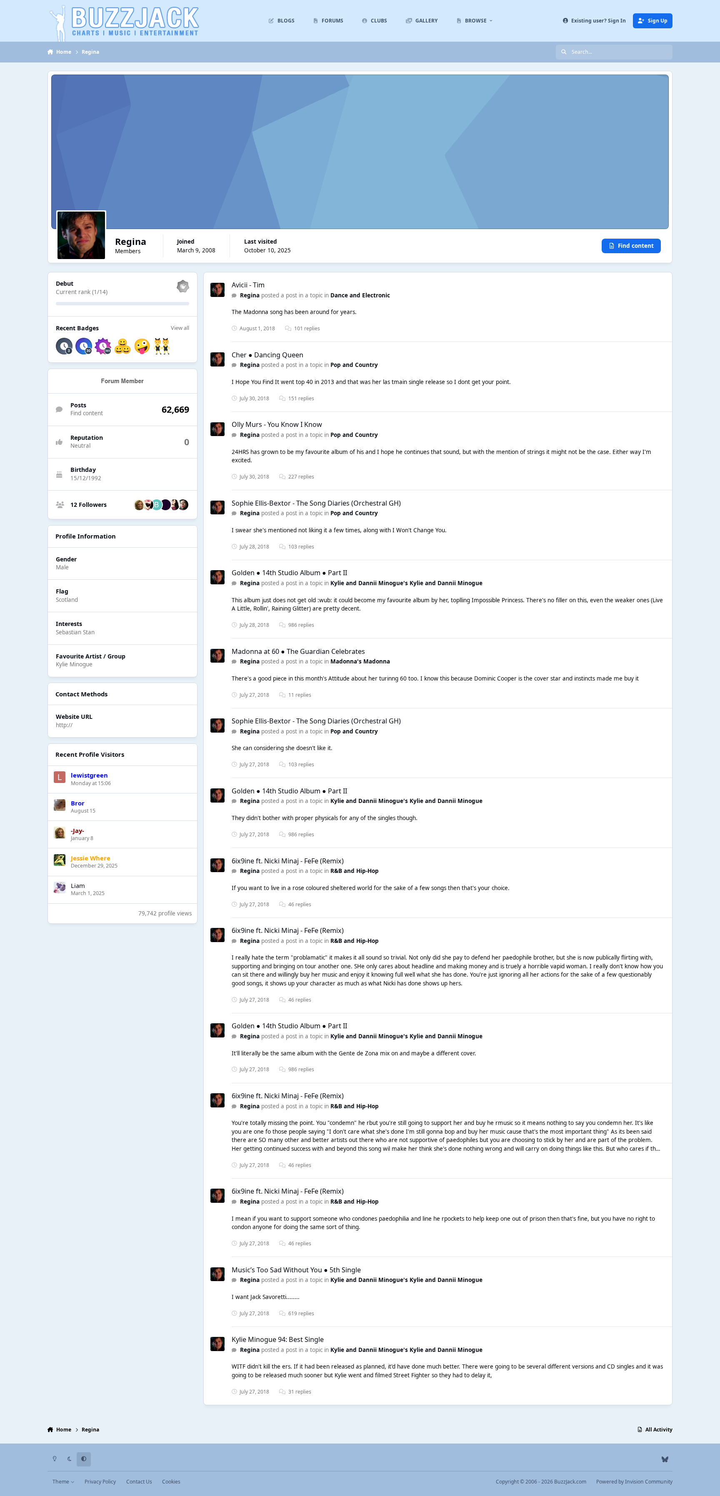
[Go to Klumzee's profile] (165, 504)
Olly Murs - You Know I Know (277, 424)
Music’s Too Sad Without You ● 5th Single (296, 1269)
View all (180, 328)
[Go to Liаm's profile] (59, 887)
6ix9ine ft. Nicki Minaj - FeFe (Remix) (288, 860)
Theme (61, 1481)
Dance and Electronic (360, 295)
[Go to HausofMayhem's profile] (183, 504)
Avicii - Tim (248, 284)
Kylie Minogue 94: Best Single (278, 1339)
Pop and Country (354, 365)
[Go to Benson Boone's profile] (156, 504)
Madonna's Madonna (360, 661)
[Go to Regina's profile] (217, 290)
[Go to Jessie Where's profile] (59, 860)
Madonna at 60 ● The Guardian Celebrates (298, 651)
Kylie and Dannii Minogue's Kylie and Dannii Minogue (406, 583)
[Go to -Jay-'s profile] (139, 504)
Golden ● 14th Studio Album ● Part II (289, 572)
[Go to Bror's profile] (59, 805)
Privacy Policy (100, 1481)
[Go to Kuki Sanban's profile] (174, 504)
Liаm (78, 885)
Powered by (634, 1481)
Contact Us (139, 1481)
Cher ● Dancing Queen (267, 354)
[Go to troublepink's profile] (147, 504)
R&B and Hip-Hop (354, 871)
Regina (250, 295)
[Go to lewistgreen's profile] (59, 777)
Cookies (171, 1481)
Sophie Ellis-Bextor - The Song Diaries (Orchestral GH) (316, 503)
